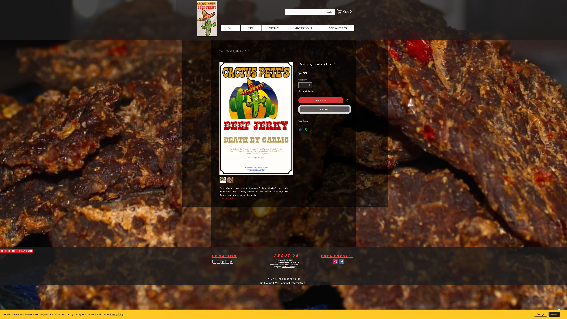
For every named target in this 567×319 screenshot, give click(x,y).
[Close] (563, 314)
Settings (540, 314)
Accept (554, 314)
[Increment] (310, 85)
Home (222, 51)
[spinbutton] (305, 85)
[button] (346, 11)
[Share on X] (311, 129)
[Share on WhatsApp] (306, 129)
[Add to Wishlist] (348, 100)
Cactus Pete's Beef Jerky (288, 265)
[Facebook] (341, 261)
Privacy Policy (116, 314)
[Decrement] (301, 85)
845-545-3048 (287, 260)
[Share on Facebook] (300, 129)
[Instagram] (335, 261)
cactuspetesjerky (288, 267)
